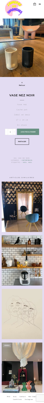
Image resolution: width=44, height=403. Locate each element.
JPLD (8, 396)
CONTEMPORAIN (27, 160)
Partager (22, 141)
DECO (24, 162)
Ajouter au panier (28, 132)
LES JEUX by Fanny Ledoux (22, 315)
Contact (23, 396)
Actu (15, 396)
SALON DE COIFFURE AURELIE (22, 210)
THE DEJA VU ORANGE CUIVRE (22, 371)
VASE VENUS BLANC (22, 261)
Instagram (29, 399)
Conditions (17, 399)
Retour (22, 85)
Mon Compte (33, 396)
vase (30, 162)
